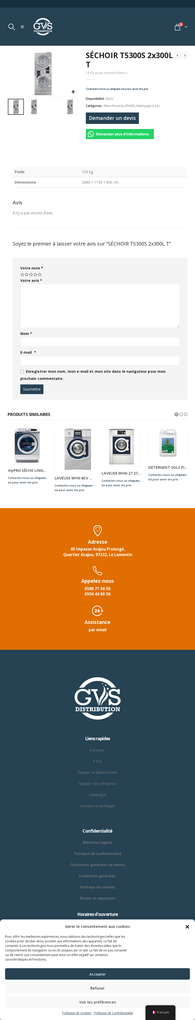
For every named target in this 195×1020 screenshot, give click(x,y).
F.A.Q (97, 761)
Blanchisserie (114, 106)
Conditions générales (98, 876)
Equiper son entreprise (97, 783)
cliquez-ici (117, 89)
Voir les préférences (97, 1002)
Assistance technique (97, 805)
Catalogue (97, 794)
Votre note (31, 268)
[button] (187, 926)
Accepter (97, 974)
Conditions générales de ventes (97, 865)
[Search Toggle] (11, 27)
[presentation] (14, 74)
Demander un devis (112, 118)
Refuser (97, 988)
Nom (26, 333)
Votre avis (31, 280)
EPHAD (130, 106)
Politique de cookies (76, 1013)
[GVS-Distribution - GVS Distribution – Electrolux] (43, 27)
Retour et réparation (97, 898)
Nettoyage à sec (148, 106)
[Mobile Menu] (22, 26)
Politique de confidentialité (97, 854)
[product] (27, 445)
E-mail (28, 352)
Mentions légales (97, 842)
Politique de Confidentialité (113, 1013)
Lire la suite (38, 434)
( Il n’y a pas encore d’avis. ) (106, 72)
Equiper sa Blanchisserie (98, 772)
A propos (98, 750)
